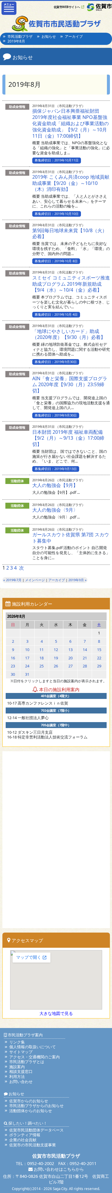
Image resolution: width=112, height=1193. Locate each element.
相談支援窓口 (21, 1071)
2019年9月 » (77, 580)
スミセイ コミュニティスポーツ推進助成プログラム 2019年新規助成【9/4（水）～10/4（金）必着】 (71, 283)
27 (70, 666)
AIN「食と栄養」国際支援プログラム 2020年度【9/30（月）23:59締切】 (69, 384)
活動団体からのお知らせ (30, 1110)
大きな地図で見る (56, 1013)
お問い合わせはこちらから (58, 1169)
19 (56, 658)
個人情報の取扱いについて (32, 1046)
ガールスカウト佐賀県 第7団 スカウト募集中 (70, 537)
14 (85, 649)
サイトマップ (21, 1051)
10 (27, 649)
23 (13, 666)
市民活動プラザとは (26, 1061)
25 (41, 666)
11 (41, 649)
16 (13, 658)
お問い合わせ (21, 1081)
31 (27, 674)
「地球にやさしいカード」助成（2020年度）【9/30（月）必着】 (68, 334)
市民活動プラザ (20, 36)
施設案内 (17, 1066)
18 (41, 658)
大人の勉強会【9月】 (55, 485)
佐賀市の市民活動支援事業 (32, 1145)
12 (56, 649)
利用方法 (17, 1076)
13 (70, 649)
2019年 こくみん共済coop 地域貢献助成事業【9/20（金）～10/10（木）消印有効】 (70, 183)
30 (13, 674)
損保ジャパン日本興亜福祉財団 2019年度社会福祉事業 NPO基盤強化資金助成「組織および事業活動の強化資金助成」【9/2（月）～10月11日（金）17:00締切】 (70, 123)
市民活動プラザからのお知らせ (36, 1105)
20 (70, 658)
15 (99, 649)
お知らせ (49, 36)
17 (27, 658)
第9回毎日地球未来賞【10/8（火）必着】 (69, 233)
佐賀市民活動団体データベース (36, 1130)
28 (85, 666)
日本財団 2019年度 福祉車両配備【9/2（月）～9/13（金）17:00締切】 (68, 438)
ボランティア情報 (24, 1134)
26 (56, 666)
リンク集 (17, 1042)
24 (27, 666)
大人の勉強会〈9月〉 (55, 510)
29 (99, 666)
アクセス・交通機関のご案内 (34, 1057)
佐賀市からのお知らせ (28, 1101)
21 (85, 658)
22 (99, 658)
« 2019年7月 (12, 580)
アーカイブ (74, 36)
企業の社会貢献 (22, 1139)
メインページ (35, 580)
